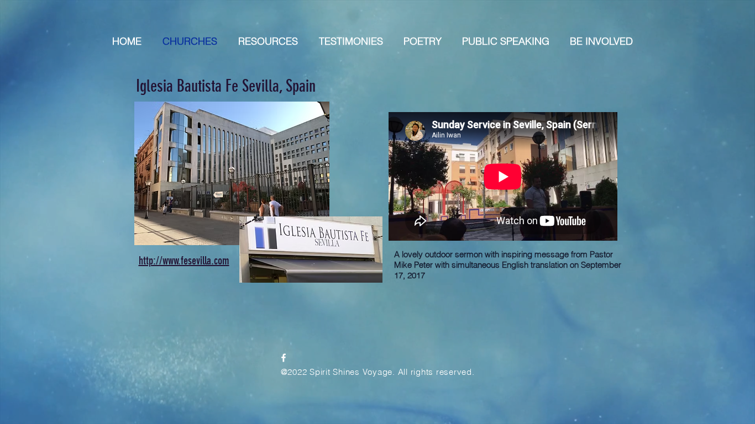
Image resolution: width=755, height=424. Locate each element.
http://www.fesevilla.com (184, 260)
